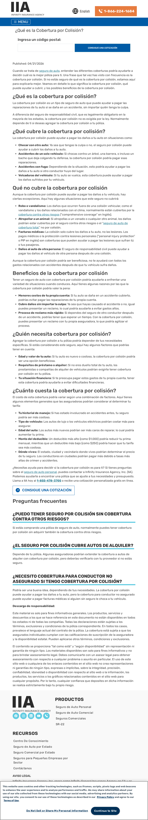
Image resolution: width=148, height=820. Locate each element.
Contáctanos (22, 768)
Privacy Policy (105, 797)
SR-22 (60, 724)
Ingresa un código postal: (39, 39)
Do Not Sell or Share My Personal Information (57, 810)
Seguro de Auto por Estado (32, 746)
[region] (74, 800)
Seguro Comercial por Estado (34, 752)
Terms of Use (11, 800)
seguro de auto (49, 71)
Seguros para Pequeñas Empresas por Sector (40, 760)
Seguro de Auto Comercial (74, 712)
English (85, 11)
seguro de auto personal (40, 472)
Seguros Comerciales (71, 718)
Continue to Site (105, 810)
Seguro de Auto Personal (73, 707)
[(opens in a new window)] (16, 716)
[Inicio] (29, 9)
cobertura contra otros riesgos (38, 214)
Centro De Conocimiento (30, 741)
